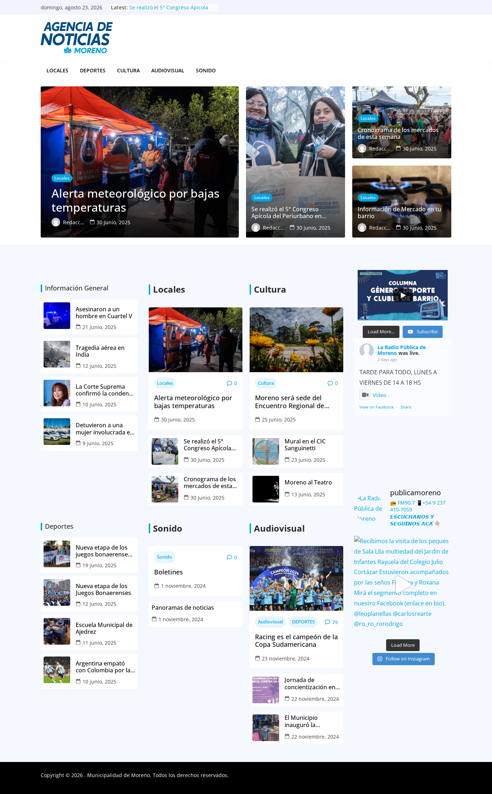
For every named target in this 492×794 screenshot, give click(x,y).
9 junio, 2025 (97, 443)
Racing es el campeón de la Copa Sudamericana (296, 641)
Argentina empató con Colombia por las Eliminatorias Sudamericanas (104, 667)
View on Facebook (376, 407)
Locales (57, 70)
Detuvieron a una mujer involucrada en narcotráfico (105, 429)
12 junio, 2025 (99, 365)
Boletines (168, 572)
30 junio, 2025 (178, 419)
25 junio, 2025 (279, 419)
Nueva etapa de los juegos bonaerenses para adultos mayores (103, 551)
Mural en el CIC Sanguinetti (305, 445)
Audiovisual (167, 70)
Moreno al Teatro (309, 482)
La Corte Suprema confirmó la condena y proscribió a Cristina (105, 390)
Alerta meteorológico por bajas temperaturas (193, 402)
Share (406, 407)
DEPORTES (93, 70)
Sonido (164, 557)
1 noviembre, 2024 (183, 585)
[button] (220, 71)
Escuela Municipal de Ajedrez (104, 628)
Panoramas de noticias (183, 607)
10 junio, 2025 (99, 404)
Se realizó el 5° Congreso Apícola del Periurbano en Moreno (168, 11)
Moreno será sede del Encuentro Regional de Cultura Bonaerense (289, 402)
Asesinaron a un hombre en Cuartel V (105, 313)
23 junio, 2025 (308, 459)
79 (335, 622)
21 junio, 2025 (99, 327)
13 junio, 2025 (308, 494)
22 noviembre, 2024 (315, 698)
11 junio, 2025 (99, 642)
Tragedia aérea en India (100, 351)
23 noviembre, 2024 (285, 658)
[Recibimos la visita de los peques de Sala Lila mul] (402, 584)
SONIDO (206, 70)
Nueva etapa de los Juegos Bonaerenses (103, 589)
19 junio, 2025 (99, 565)
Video (379, 395)
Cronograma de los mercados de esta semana (210, 483)
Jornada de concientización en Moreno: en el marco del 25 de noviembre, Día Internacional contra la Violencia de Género (312, 683)
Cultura (128, 70)
